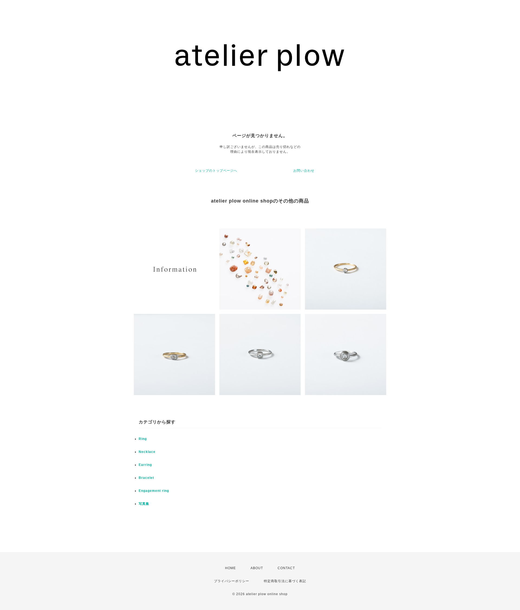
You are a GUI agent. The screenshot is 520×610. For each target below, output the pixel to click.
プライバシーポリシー (231, 581)
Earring (145, 465)
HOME (230, 568)
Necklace (147, 452)
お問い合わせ (303, 171)
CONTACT (286, 568)
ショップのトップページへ (216, 171)
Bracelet (146, 478)
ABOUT (257, 568)
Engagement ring (154, 491)
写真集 (144, 504)
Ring (143, 439)
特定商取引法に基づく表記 (285, 581)
